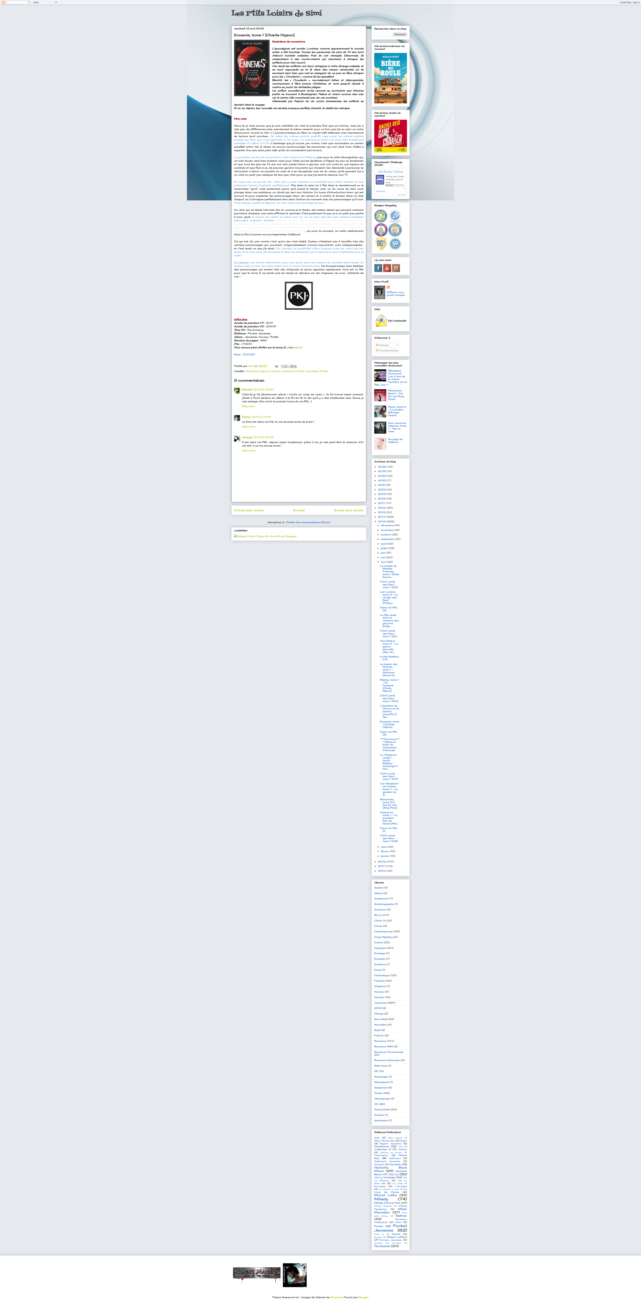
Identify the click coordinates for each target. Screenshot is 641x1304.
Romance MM (383, 1046)
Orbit (398, 1222)
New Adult (380, 1019)
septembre (388, 539)
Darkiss (402, 1149)
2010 (382, 870)
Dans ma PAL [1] (389, 829)
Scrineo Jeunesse (391, 1240)
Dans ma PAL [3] (389, 609)
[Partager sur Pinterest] (295, 366)
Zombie (379, 1114)
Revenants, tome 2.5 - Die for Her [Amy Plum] (388, 803)
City (400, 1146)
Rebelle (396, 1234)
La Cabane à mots (389, 1189)
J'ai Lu (393, 1174)
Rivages (378, 1237)
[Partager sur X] (289, 366)
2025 (382, 471)
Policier (379, 1035)
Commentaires (388, 350)
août (384, 543)
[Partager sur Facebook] (292, 366)
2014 (382, 516)
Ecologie (379, 953)
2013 (382, 521)
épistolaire (381, 1120)
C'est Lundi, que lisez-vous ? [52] (389, 584)
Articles (383, 345)
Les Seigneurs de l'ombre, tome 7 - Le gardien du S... (389, 789)
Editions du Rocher (391, 1152)
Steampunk (381, 1082)
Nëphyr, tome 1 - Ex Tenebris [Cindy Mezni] (389, 685)
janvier (385, 855)
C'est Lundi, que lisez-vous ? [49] (389, 776)
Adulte (378, 887)
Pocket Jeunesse (306, 371)
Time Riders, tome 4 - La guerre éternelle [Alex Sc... (389, 646)
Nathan (401, 1215)
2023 (382, 475)
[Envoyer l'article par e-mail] (276, 366)
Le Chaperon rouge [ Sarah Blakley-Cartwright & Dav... (389, 761)
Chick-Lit (380, 920)
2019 (382, 494)
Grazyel (247, 437)
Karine (246, 416)
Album (378, 893)
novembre (387, 530)
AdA (376, 1138)
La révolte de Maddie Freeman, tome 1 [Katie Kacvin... (389, 571)
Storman (336, 1297)
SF (376, 1071)
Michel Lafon (385, 1195)
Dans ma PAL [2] (389, 733)
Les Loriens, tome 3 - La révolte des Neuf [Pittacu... (389, 597)
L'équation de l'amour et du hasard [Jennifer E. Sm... (389, 711)
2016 (382, 507)
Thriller (323, 371)
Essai (377, 969)
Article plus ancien (349, 510)
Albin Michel (395, 1138)
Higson (264, 371)
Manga (378, 1013)
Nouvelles (380, 1024)
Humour (379, 997)
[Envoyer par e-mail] (282, 366)
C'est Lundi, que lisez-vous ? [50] (389, 698)
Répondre (248, 406)
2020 (383, 489)
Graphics (380, 986)
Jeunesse (288, 371)
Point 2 (379, 1234)
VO (376, 1104)
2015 (382, 512)
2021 (382, 484)
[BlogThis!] (285, 366)
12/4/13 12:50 (263, 389)
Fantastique (381, 975)
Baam (403, 1141)
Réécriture (380, 1065)
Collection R (382, 1149)
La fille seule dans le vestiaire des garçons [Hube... (389, 621)
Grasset (379, 1164)
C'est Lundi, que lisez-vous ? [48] (389, 838)
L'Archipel (401, 1186)
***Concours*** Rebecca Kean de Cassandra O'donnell (389, 745)
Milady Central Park (387, 1202)
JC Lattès (397, 1183)
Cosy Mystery (383, 936)
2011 (382, 866)
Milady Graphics (383, 1206)
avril (384, 561)
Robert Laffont (397, 1237)
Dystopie (380, 947)
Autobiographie (384, 904)
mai (383, 557)
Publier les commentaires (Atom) (308, 522)
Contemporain (383, 931)
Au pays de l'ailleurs (395, 440)
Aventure (380, 909)
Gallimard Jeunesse (387, 1161)
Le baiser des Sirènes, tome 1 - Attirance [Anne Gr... (388, 670)
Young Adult (382, 1109)
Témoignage (381, 1098)
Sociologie (381, 1076)
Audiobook (381, 898)
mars (384, 846)
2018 (382, 498)
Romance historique (387, 1060)
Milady (381, 1199)
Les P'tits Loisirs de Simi (276, 14)
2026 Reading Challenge (391, 171)
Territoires (382, 1246)
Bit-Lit (378, 915)
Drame (378, 942)
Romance (380, 1040)
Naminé (247, 389)
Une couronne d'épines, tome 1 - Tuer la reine (397, 427)
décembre (387, 525)
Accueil (299, 510)
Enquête (379, 958)
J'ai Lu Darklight (384, 1177)
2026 (382, 466)
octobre (386, 534)
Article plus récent (249, 510)
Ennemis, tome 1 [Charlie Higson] (389, 724)
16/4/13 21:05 (263, 437)
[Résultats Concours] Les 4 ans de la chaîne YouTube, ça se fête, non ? (390, 377)
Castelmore (381, 1146)
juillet (384, 548)
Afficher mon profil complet (396, 293)
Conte (378, 925)
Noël (377, 1030)
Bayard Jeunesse (390, 1143)
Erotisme (380, 964)
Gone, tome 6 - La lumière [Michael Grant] (397, 410)
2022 (382, 480)
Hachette (395, 1164)
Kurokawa (380, 1186)
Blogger (363, 1297)
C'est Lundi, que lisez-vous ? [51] (388, 633)
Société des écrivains (387, 1243)
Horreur (275, 371)
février (385, 851)
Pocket (378, 1226)
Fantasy (379, 980)
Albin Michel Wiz (384, 1141)
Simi (387, 176)
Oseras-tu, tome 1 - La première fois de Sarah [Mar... (389, 818)
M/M (377, 1008)
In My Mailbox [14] (389, 658)
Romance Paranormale (388, 1052)
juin (383, 552)
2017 (382, 503)
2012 (382, 861)
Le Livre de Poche (390, 1190)
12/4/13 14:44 (261, 416)
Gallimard (395, 1158)
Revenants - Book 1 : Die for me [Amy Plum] (396, 394)
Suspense (380, 1087)
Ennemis (252, 371)
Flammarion (381, 1155)
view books (401, 194)
